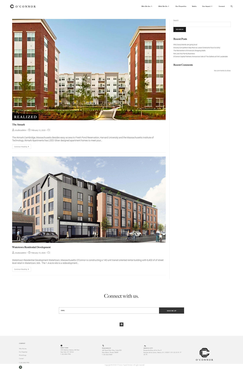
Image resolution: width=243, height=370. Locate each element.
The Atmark (18, 124)
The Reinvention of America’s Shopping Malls (189, 51)
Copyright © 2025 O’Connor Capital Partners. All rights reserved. (125, 365)
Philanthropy (22, 355)
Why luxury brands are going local (185, 45)
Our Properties (23, 352)
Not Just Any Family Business (184, 54)
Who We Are (22, 349)
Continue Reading (22, 146)
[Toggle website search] (231, 6)
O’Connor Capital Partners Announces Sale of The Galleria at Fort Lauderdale (200, 56)
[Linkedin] (121, 324)
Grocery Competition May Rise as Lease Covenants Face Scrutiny (196, 48)
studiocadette (20, 130)
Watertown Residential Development (31, 247)
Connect (21, 358)
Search (175, 20)
